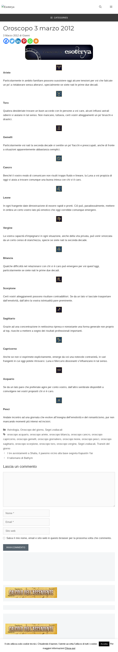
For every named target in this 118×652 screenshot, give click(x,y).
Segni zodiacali (53, 429)
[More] (36, 41)
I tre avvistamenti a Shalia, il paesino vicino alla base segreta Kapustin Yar (50, 453)
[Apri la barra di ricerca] (100, 7)
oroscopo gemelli (26, 439)
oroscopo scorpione (26, 443)
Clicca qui (70, 648)
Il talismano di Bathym (20, 458)
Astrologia (13, 429)
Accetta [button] (104, 644)
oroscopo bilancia (59, 434)
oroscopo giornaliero (49, 439)
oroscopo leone (71, 439)
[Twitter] (12, 41)
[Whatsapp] (30, 41)
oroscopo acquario (17, 434)
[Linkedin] (18, 41)
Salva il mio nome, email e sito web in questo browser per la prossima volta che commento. (59, 538)
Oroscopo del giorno (31, 429)
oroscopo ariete (39, 434)
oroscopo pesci (90, 439)
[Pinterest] (24, 41)
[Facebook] (6, 41)
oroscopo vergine (67, 443)
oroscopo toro (47, 443)
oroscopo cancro (80, 434)
